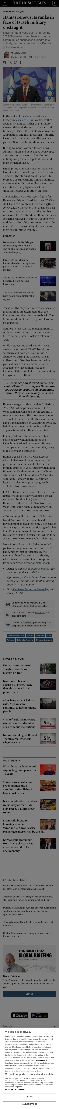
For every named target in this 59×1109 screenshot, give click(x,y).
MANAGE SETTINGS (29, 1104)
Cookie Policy (41, 1060)
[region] (29, 1068)
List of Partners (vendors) (15, 1089)
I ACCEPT (29, 1096)
